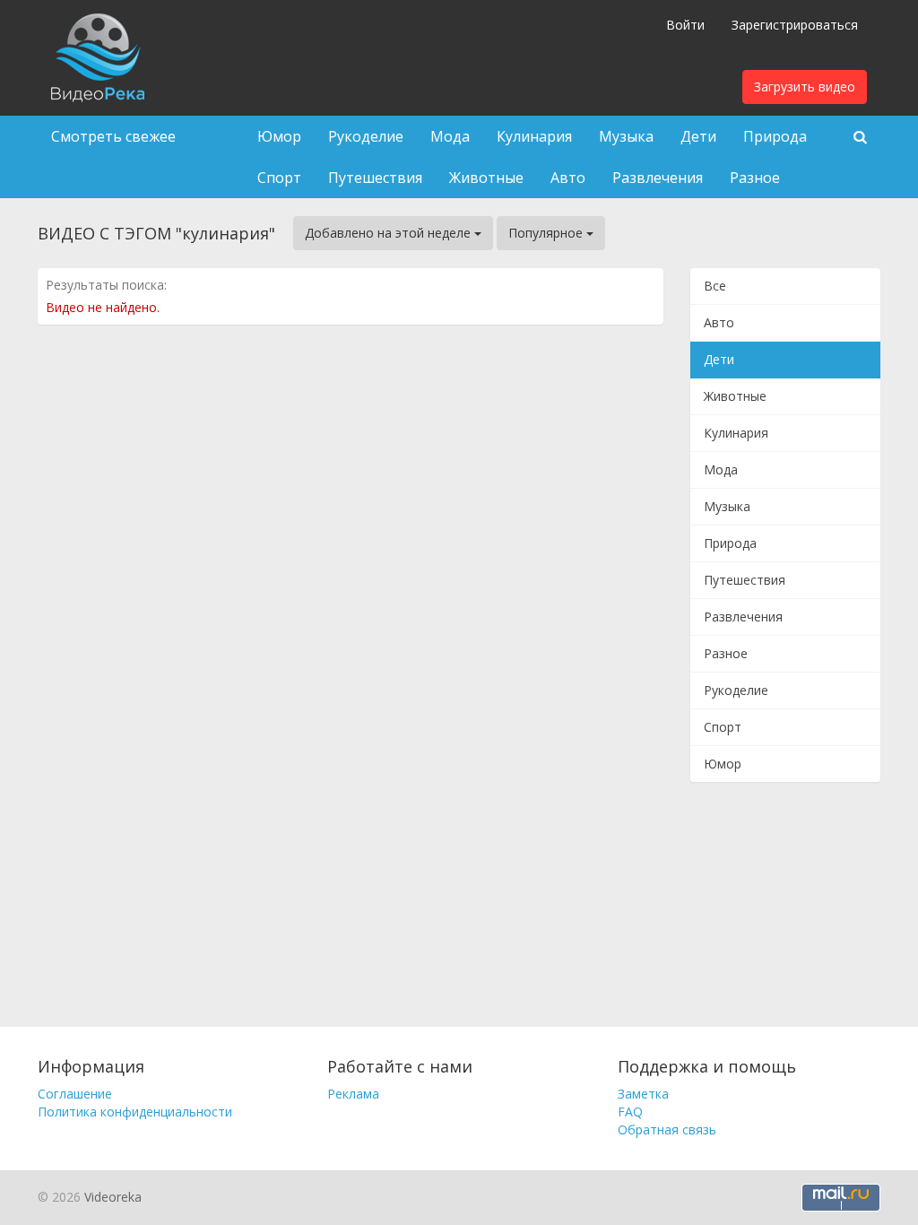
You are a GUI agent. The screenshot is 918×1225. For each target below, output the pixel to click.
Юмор (279, 136)
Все (715, 285)
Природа (775, 136)
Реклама (353, 1093)
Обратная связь (667, 1129)
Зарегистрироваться (795, 24)
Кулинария (534, 136)
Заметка (643, 1093)
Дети (698, 136)
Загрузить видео (804, 86)
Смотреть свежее (113, 136)
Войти (685, 24)
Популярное (547, 232)
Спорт (279, 177)
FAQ (630, 1111)
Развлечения (657, 177)
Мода (450, 136)
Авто (567, 177)
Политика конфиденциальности (135, 1111)
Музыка (626, 136)
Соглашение (75, 1093)
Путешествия (375, 177)
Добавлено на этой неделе (389, 232)
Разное (755, 177)
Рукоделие (365, 136)
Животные (486, 177)
